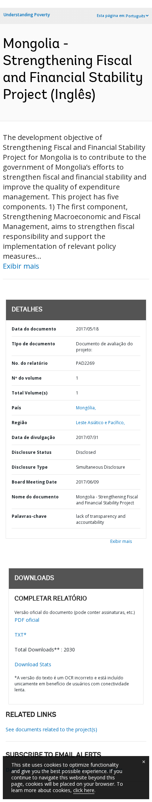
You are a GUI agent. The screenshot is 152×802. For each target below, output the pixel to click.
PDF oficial (26, 619)
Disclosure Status (32, 452)
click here (83, 790)
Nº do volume (27, 378)
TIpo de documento (33, 344)
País (16, 408)
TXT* (20, 634)
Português (135, 15)
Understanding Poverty (27, 15)
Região (19, 423)
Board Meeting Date (34, 482)
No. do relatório (30, 363)
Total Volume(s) (29, 393)
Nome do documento (35, 497)
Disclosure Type (30, 467)
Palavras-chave (29, 516)
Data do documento (34, 329)
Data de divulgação (33, 437)
